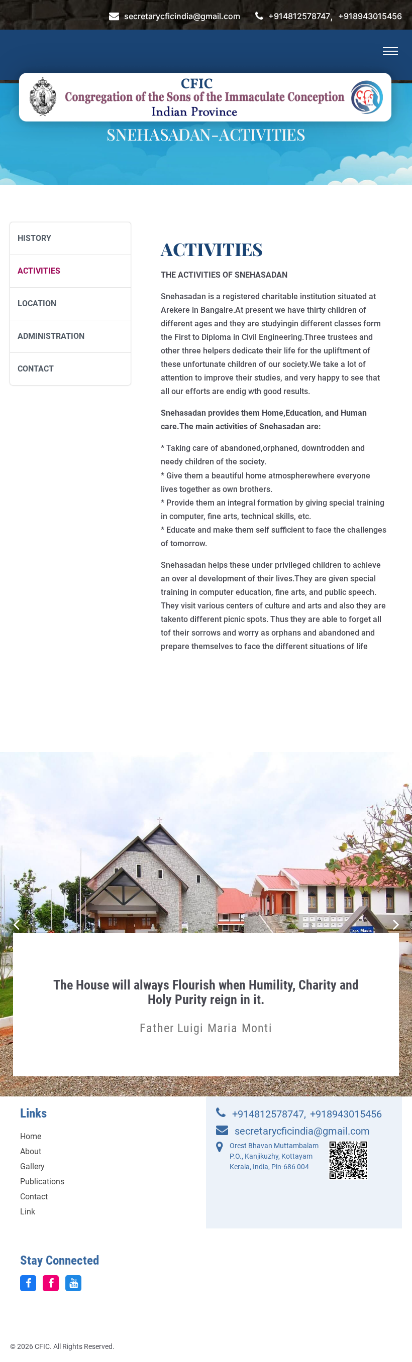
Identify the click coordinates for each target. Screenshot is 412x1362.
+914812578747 (299, 16)
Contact (36, 369)
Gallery (32, 1166)
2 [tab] (213, 1054)
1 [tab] (199, 1054)
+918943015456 (370, 16)
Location (37, 303)
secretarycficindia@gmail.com (182, 16)
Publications (42, 1181)
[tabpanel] (206, 996)
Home (30, 1136)
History (34, 238)
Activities (39, 271)
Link (27, 1211)
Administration (51, 336)
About (30, 1151)
